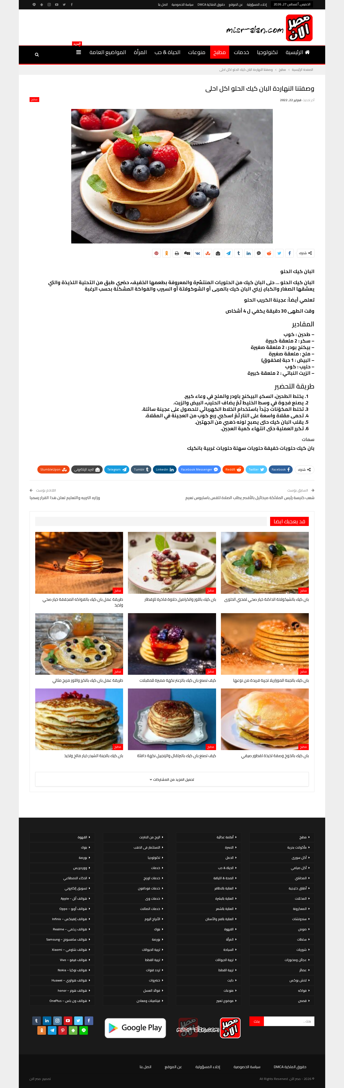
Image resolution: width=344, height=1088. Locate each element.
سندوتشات (299, 919)
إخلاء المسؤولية (257, 4)
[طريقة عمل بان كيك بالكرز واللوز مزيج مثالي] (79, 644)
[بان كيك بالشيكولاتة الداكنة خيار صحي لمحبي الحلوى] (265, 563)
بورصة (156, 939)
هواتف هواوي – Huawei (69, 980)
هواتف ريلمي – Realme (70, 929)
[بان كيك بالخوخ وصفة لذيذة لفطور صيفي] (265, 719)
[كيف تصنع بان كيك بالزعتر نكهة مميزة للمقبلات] (172, 644)
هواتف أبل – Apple (74, 898)
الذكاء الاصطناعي (75, 878)
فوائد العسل (151, 990)
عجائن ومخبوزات (296, 960)
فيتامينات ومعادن (148, 1001)
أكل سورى (299, 857)
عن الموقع (236, 4)
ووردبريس (80, 868)
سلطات (302, 939)
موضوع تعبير (225, 1001)
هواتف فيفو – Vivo (73, 960)
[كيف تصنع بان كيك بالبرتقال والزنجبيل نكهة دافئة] (172, 719)
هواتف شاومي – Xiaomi (69, 949)
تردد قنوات (153, 970)
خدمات (241, 52)
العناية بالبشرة (224, 898)
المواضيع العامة (107, 52)
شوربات (301, 949)
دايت (230, 980)
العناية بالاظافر (224, 888)
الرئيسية (294, 52)
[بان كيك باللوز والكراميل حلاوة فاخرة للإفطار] (172, 563)
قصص (302, 1001)
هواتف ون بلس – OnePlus (68, 1001)
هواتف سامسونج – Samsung (66, 939)
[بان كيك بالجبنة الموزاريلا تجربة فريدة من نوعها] (265, 644)
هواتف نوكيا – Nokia (72, 970)
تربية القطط (226, 970)
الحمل (229, 857)
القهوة (229, 929)
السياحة (228, 949)
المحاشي (301, 878)
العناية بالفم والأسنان (219, 919)
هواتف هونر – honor (72, 990)
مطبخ (219, 52)
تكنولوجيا (267, 52)
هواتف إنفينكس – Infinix (69, 919)
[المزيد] (78, 52)
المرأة (140, 52)
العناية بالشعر (225, 909)
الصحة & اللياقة (223, 878)
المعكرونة (300, 909)
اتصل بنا (163, 4)
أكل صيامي (299, 868)
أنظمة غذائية (225, 837)
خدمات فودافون (149, 888)
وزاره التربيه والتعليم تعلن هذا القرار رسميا (65, 497)
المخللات (301, 898)
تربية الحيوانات (224, 960)
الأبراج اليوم (152, 919)
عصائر (303, 970)
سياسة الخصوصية (183, 4)
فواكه (302, 990)
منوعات (197, 52)
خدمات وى (152, 898)
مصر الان (35, 1079)
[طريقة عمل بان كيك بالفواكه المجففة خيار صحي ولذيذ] (79, 563)
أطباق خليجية (298, 888)
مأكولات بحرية (297, 847)
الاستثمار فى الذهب (147, 847)
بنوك (157, 929)
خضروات (154, 980)
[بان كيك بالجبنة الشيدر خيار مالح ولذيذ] (79, 719)
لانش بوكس (298, 980)
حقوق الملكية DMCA (211, 4)
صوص (302, 929)
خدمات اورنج (152, 878)
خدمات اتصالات (150, 909)
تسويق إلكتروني (75, 888)
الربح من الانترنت (149, 837)
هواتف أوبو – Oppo (73, 909)
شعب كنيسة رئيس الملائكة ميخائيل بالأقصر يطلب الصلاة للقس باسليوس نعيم (249, 497)
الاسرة (229, 847)
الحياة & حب (167, 52)
